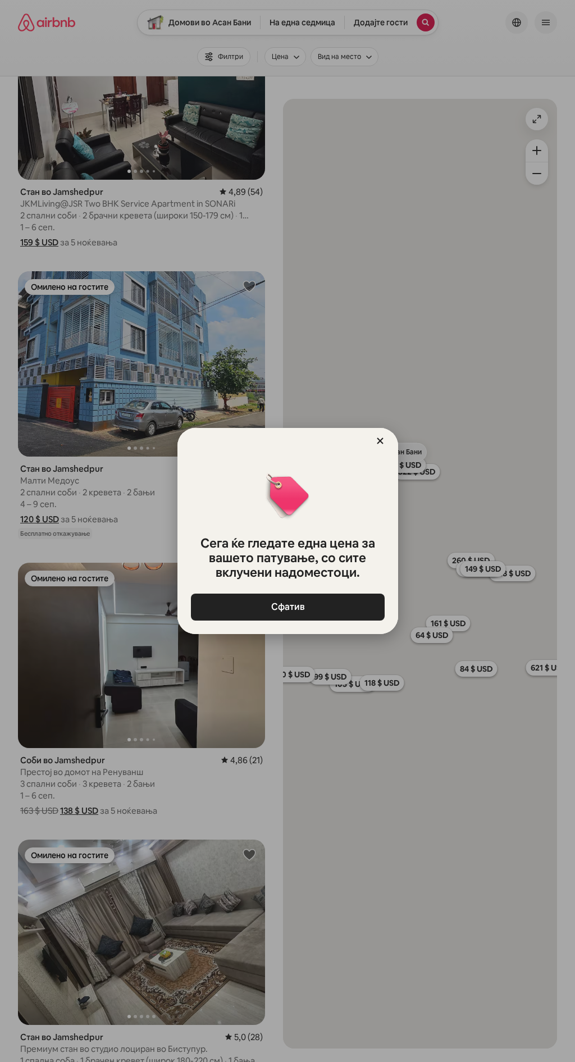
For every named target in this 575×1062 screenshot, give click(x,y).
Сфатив (287, 607)
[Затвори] (380, 440)
